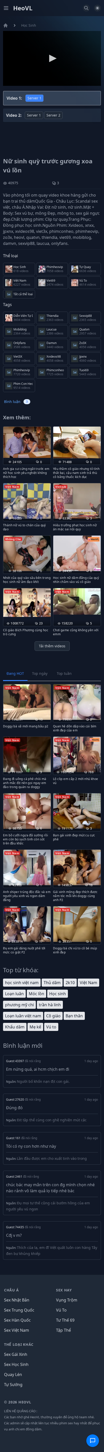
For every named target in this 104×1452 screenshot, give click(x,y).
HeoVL (23, 8)
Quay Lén (13, 1374)
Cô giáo (53, 1016)
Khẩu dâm (14, 1027)
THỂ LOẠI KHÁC (19, 1344)
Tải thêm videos (52, 646)
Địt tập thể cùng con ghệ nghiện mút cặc (52, 1120)
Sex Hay (64, 1290)
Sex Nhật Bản (16, 1300)
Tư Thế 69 (65, 1320)
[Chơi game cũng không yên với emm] (77, 601)
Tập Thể (63, 1330)
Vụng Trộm (66, 1300)
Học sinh (57, 993)
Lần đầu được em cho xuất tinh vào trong (52, 1158)
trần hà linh (50, 1005)
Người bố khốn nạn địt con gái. (43, 1081)
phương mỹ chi (19, 1005)
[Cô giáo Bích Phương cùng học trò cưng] (27, 602)
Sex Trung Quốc (19, 1310)
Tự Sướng (13, 1384)
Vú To (61, 1310)
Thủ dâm (52, 982)
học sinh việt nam (22, 982)
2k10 (70, 982)
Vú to (51, 1027)
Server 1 (34, 98)
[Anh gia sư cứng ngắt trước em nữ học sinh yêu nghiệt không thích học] (27, 442)
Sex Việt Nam (16, 1330)
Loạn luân (14, 993)
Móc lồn (36, 993)
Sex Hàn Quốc (17, 1320)
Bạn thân (74, 1016)
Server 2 (53, 115)
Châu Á (11, 1290)
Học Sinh (28, 25)
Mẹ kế (35, 1027)
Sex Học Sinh (16, 1364)
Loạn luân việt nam (23, 1016)
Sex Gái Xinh (15, 1354)
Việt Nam (88, 982)
